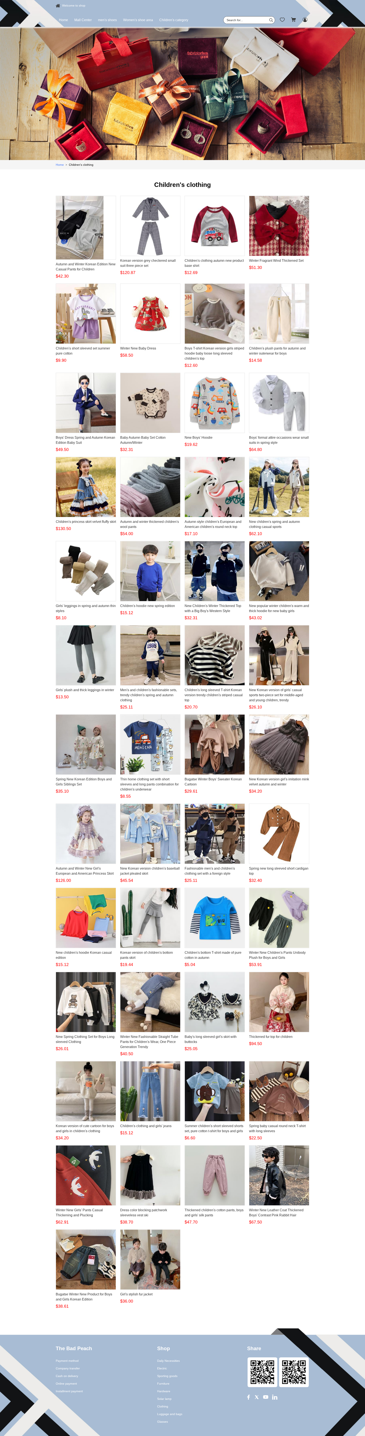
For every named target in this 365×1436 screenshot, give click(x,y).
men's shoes (107, 20)
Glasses (162, 1421)
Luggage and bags (169, 1414)
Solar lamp (164, 1398)
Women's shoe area (138, 20)
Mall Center (83, 20)
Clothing (162, 1406)
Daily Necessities (168, 1360)
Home (63, 20)
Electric (162, 1368)
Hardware (163, 1391)
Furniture (163, 1383)
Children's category (173, 20)
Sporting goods (167, 1376)
